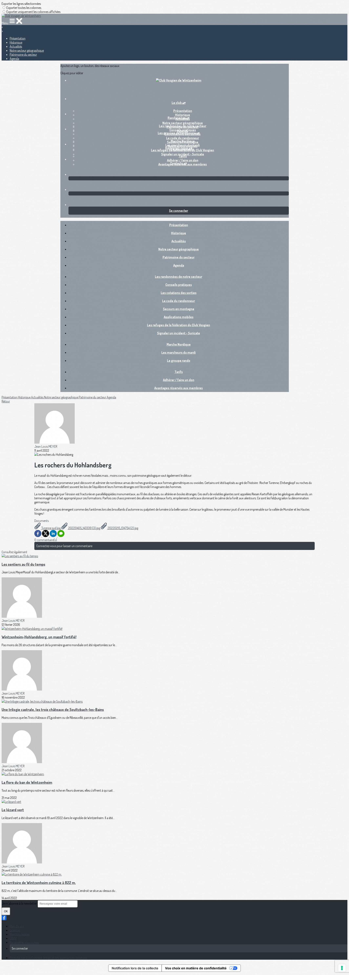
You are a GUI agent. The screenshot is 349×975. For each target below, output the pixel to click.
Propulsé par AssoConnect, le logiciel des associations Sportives (48, 958)
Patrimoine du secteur (23, 54)
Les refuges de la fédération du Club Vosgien (178, 325)
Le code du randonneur (182, 138)
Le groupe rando (178, 360)
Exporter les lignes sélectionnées (21, 4)
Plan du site (17, 926)
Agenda (14, 58)
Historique (16, 42)
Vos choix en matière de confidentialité (196, 968)
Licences (15, 930)
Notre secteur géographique (27, 50)
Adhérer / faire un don (182, 160)
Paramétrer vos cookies (24, 942)
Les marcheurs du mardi (182, 145)
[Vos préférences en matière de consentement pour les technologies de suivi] (342, 968)
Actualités (16, 46)
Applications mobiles (178, 317)
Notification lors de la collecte (135, 968)
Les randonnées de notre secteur (182, 126)
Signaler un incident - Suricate (178, 333)
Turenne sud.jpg (51, 528)
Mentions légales (20, 934)
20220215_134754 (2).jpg (122, 528)
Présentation (17, 38)
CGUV (13, 938)
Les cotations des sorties (179, 293)
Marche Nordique (183, 141)
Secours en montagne (178, 309)
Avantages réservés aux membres (178, 388)
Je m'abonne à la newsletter (19, 903)
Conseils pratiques (182, 130)
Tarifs (183, 156)
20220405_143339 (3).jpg (84, 528)
